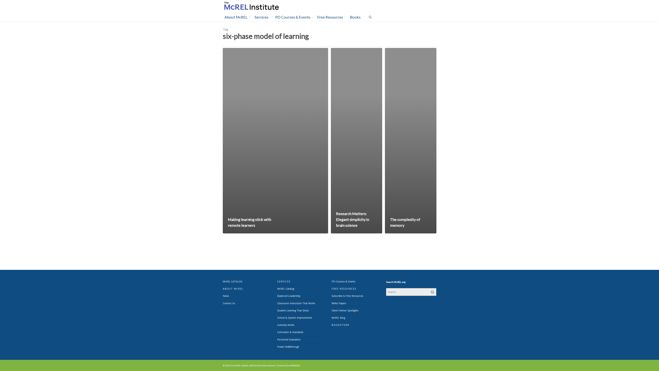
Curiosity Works (285, 325)
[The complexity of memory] (410, 140)
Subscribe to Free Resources (347, 295)
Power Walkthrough (288, 346)
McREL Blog (338, 317)
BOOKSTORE (340, 325)
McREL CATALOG (232, 281)
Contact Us (229, 303)
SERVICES (284, 281)
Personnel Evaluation (288, 339)
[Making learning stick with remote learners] (275, 140)
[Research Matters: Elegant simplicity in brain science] (356, 140)
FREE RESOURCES (344, 288)
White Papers (339, 303)
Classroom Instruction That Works (296, 303)
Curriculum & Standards (290, 332)
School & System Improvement (294, 317)
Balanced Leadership (288, 295)
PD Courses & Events (343, 281)
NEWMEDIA (295, 365)
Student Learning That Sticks (293, 310)
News (226, 295)
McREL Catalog (285, 288)
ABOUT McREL (233, 288)
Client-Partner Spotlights (345, 310)
